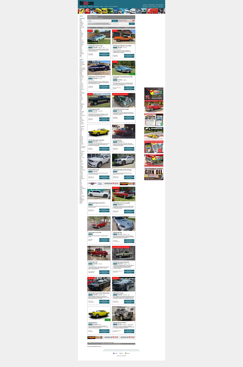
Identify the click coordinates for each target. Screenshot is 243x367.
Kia (80, 125)
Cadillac (81, 22)
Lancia (81, 127)
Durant (81, 94)
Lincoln (81, 39)
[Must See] (98, 36)
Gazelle (81, 105)
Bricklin (81, 74)
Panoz (81, 165)
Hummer (81, 35)
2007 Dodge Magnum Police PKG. (96, 203)
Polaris (81, 171)
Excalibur (81, 97)
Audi (80, 66)
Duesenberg (82, 92)
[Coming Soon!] (123, 193)
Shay (81, 182)
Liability (126, 350)
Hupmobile (82, 111)
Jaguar (81, 117)
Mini (80, 150)
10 (110, 343)
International (82, 115)
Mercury (81, 40)
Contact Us (160, 6)
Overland (81, 163)
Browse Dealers (112, 349)
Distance (127, 27)
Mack (81, 135)
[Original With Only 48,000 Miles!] (123, 100)
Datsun (81, 85)
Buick (81, 20)
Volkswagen (82, 196)
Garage (116, 350)
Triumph (81, 193)
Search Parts (121, 349)
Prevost (81, 174)
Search (85, 6)
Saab (81, 179)
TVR (80, 194)
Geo (80, 29)
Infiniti (81, 114)
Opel (81, 162)
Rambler (81, 176)
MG (80, 148)
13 (114, 343)
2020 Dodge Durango (93, 169)
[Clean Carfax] (98, 284)
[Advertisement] (153, 23)
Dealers (101, 6)
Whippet (81, 198)
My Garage (145, 6)
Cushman (81, 84)
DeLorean (81, 86)
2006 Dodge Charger (118, 293)
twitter (122, 353)
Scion (81, 181)
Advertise (105, 350)
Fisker (81, 102)
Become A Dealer (159, 4)
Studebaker (82, 53)
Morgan (81, 155)
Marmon (81, 136)
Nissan (81, 160)
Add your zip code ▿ (99, 18)
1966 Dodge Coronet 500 (94, 232)
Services (125, 349)
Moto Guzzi (82, 157)
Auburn (81, 65)
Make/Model (105, 27)
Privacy (128, 350)
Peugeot (81, 168)
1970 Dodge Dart (117, 140)
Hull (80, 110)
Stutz (81, 184)
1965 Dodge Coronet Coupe (95, 45)
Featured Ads (108, 349)
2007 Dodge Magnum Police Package (122, 169)
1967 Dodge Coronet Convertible (121, 203)
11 (111, 343)
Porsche (81, 173)
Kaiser (81, 121)
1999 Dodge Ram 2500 (94, 109)
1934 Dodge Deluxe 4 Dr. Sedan (121, 109)
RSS (103, 350)
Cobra (81, 80)
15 (117, 343)
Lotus (81, 132)
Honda (81, 109)
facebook (116, 353)
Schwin (81, 50)
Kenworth (82, 123)
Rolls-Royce (82, 178)
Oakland (81, 161)
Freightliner (82, 104)
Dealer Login (122, 350)
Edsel (81, 96)
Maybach (81, 140)
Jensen (81, 119)
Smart (81, 183)
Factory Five (82, 27)
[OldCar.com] (87, 2)
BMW (81, 73)
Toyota (81, 192)
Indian (81, 37)
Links (135, 350)
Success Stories (112, 350)
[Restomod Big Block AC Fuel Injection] (123, 253)
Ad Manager (118, 350)
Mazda (81, 141)
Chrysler (81, 24)
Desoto (81, 87)
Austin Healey (82, 68)
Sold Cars (145, 4)
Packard (81, 43)
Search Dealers (117, 349)
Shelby (81, 52)
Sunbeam (81, 187)
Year (96, 27)
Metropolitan (82, 147)
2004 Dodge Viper (117, 232)
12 (113, 343)
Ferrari (81, 100)
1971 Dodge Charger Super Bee (96, 140)
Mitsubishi (82, 153)
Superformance (83, 188)
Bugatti (81, 75)
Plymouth (81, 44)
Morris (81, 156)
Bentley (81, 70)
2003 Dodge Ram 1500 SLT (119, 322)
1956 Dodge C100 (92, 262)
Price (118, 27)
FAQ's (138, 349)
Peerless (81, 166)
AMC (81, 19)
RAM (81, 47)
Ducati (81, 91)
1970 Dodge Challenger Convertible (122, 45)
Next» (119, 343)
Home (81, 6)
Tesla (81, 54)
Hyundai (81, 112)
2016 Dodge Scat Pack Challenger (96, 76)
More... (81, 56)
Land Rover (82, 128)
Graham (81, 107)
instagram (128, 353)
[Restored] (123, 36)
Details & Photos (104, 53)
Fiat (80, 101)
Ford (80, 28)
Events (106, 6)
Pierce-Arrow (82, 169)
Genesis (81, 106)
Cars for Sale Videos (113, 6)
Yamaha (81, 201)
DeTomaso (82, 89)
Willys (81, 55)
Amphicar (81, 63)
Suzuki (81, 189)
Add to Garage (104, 55)
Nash (81, 158)
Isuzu (81, 116)
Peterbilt (81, 167)
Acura (81, 60)
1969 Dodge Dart (92, 322)
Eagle (81, 95)
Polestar (81, 172)
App (130, 350)
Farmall (81, 99)
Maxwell (81, 138)
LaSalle (81, 130)
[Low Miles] (123, 67)
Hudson (81, 34)
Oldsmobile (82, 42)
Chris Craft (82, 76)
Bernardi (81, 71)
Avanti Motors (82, 69)
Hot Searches (138, 350)
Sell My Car (90, 6)
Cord (81, 81)
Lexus (81, 131)
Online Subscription (134, 349)
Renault (81, 177)
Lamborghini (82, 126)
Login (150, 6)
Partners (154, 6)
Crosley (81, 82)
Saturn (81, 49)
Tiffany (81, 191)
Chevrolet (82, 23)
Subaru (81, 186)
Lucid (81, 133)
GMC (81, 30)
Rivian (81, 48)
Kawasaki (81, 122)
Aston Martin (82, 64)
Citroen (81, 77)
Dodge (81, 25)
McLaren (81, 142)
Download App (151, 4)
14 (116, 343)
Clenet (81, 79)
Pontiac (81, 45)
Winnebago (82, 199)
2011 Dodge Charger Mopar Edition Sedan (98, 293)
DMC (81, 90)
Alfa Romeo (82, 61)
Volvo (81, 197)
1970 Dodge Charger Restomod (121, 262)
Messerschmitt (83, 146)
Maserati (81, 137)
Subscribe (96, 6)
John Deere (82, 120)
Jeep (81, 38)
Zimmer (81, 202)
